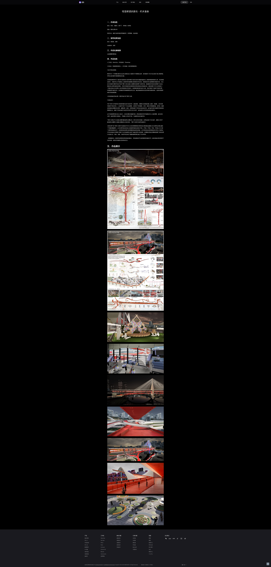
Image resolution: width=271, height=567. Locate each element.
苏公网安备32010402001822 (109, 564)
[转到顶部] (268, 564)
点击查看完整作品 (111, 54)
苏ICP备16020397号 (99, 564)
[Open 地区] (185, 564)
